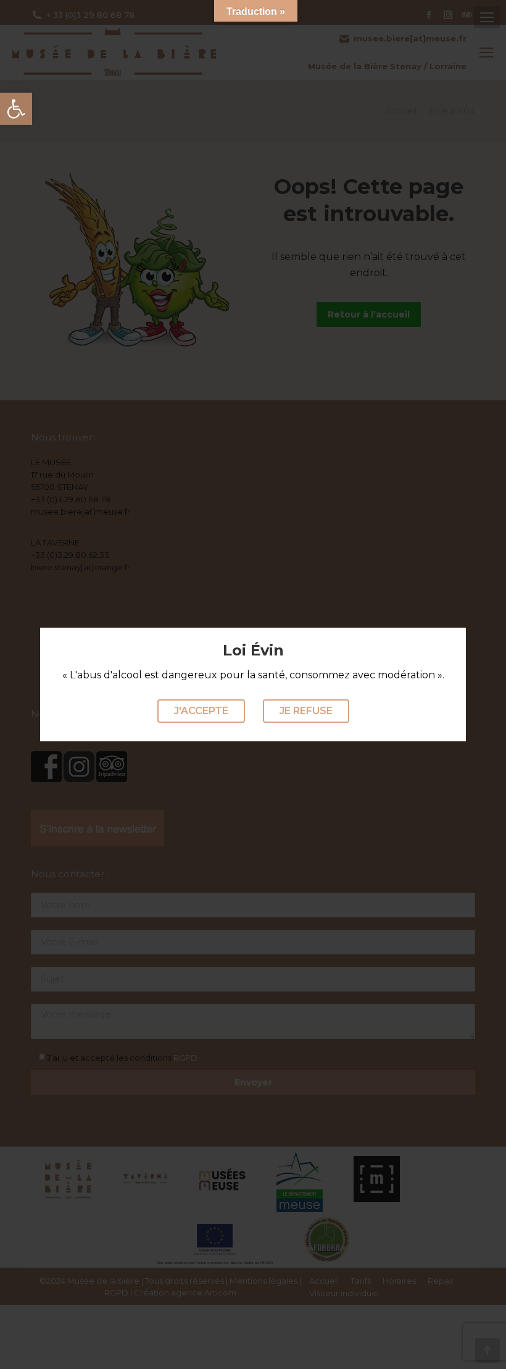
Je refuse (306, 711)
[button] (16, 109)
